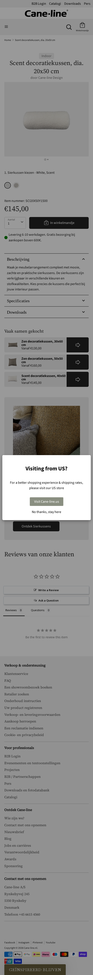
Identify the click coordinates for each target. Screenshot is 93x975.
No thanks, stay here (46, 512)
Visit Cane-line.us (46, 501)
